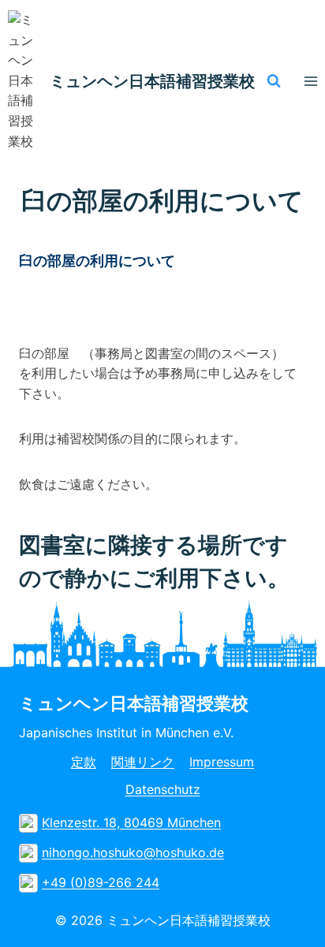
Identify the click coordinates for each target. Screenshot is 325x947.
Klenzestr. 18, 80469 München (131, 822)
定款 (83, 762)
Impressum (221, 762)
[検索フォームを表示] (274, 81)
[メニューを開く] (310, 81)
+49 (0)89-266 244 (100, 882)
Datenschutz (162, 789)
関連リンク (142, 762)
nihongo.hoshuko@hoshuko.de (133, 852)
